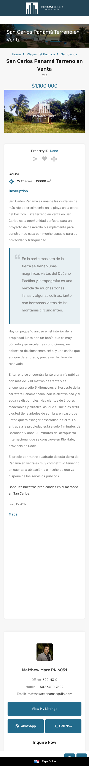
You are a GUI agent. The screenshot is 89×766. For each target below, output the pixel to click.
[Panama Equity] (44, 8)
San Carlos (69, 54)
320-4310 (50, 680)
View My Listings (44, 709)
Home (16, 54)
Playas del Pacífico (41, 54)
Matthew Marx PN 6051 (44, 669)
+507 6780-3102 (51, 687)
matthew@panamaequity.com (50, 694)
